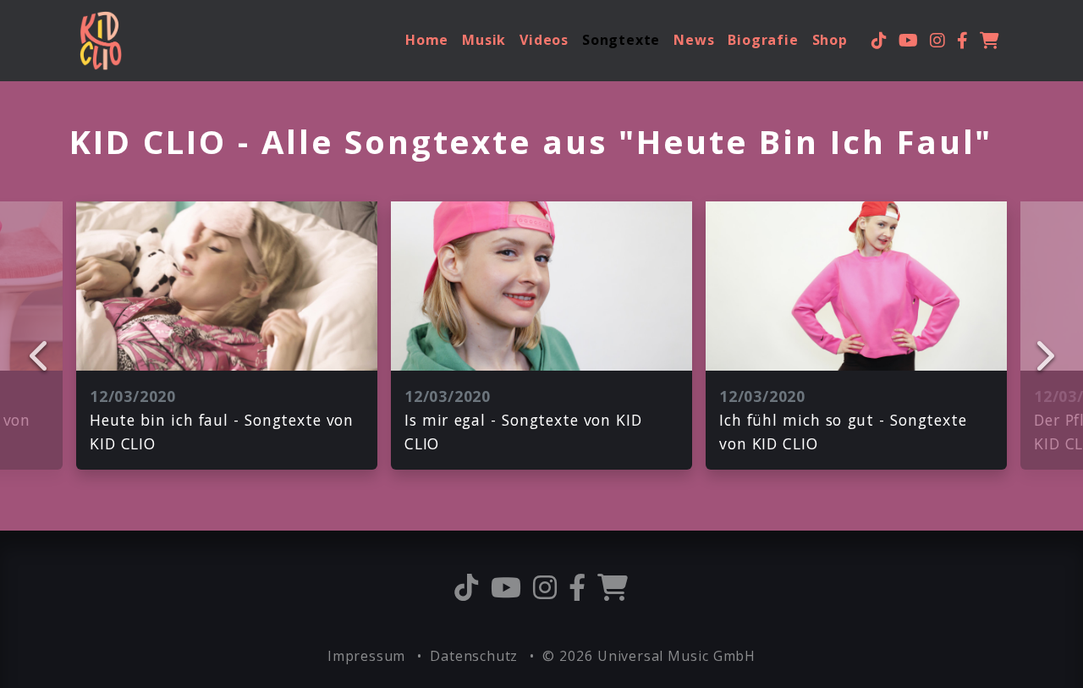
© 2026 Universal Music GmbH (649, 656)
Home (426, 39)
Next (1043, 355)
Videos (544, 39)
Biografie (763, 39)
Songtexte (621, 39)
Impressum (368, 656)
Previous (39, 355)
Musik (484, 39)
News (693, 39)
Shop (830, 39)
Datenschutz (476, 656)
